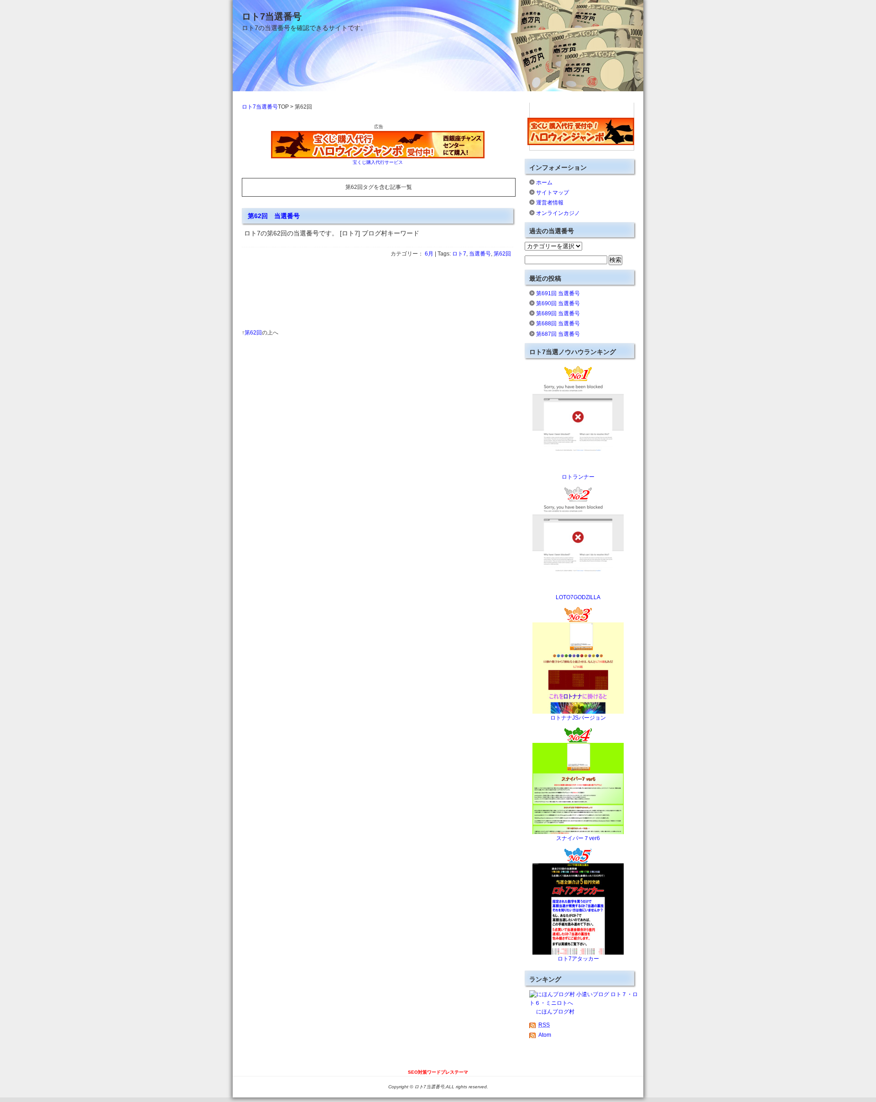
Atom (544, 1035)
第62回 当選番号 (274, 215)
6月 (429, 254)
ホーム (544, 182)
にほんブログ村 (555, 1011)
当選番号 (480, 254)
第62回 (502, 254)
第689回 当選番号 (558, 313)
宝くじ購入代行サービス (378, 162)
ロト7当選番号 (272, 16)
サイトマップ (552, 192)
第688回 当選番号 (558, 323)
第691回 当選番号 (558, 293)
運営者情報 (549, 202)
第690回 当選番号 (558, 303)
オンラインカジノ (558, 213)
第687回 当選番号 (558, 334)
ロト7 (459, 254)
